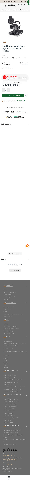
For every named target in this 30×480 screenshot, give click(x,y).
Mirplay (4, 55)
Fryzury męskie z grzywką (10, 406)
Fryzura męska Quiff (9, 411)
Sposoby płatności (8, 307)
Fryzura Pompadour (9, 415)
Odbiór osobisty (8, 294)
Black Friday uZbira (9, 333)
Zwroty (5, 311)
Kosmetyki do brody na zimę (11, 391)
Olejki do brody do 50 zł (10, 375)
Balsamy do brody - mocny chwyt (13, 380)
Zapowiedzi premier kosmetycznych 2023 (15, 343)
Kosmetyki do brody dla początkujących (14, 387)
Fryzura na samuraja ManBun (11, 417)
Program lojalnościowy (10, 292)
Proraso (6, 367)
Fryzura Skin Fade (8, 422)
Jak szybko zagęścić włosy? (11, 432)
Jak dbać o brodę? (8, 348)
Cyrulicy (6, 358)
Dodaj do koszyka (13, 95)
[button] (15, 254)
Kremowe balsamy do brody (11, 382)
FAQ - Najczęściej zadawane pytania (13, 314)
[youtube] (11, 464)
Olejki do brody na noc (9, 384)
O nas (5, 290)
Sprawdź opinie (8, 331)
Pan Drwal (6, 356)
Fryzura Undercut (8, 413)
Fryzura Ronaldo (8, 420)
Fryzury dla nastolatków (10, 404)
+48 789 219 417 (20, 101)
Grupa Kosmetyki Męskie (10, 345)
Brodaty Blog (7, 341)
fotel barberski (23, 137)
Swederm (6, 363)
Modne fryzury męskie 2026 (11, 399)
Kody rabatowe (8, 316)
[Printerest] (5, 464)
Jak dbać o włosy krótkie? (10, 444)
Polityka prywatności (9, 297)
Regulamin (6, 299)
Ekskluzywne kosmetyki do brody (13, 389)
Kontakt (6, 324)
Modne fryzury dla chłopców (11, 401)
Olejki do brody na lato (9, 377)
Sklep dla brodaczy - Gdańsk (11, 328)
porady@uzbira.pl (10, 460)
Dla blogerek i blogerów (10, 326)
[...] (15, 25)
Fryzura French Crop (9, 408)
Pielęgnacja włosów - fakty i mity (12, 430)
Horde (5, 360)
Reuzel (5, 365)
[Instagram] (8, 464)
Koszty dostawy (8, 309)
